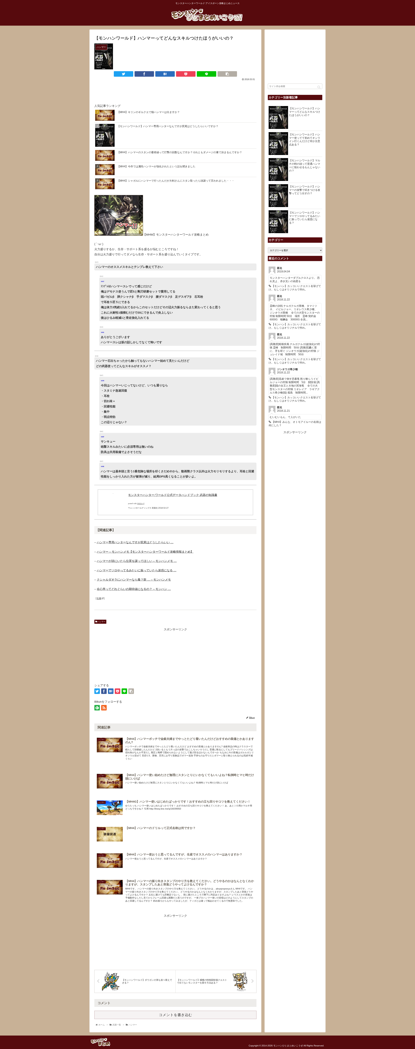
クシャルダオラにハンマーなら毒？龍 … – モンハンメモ (134, 579)
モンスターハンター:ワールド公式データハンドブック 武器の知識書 (172, 495)
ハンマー (101, 621)
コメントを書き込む (175, 1015)
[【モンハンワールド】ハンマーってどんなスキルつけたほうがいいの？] (165, 74)
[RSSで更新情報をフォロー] (104, 707)
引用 (99, 598)
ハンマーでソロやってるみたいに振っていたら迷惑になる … (136, 570)
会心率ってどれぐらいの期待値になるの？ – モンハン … (134, 589)
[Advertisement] (175, 90)
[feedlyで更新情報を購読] (97, 707)
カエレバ (140, 503)
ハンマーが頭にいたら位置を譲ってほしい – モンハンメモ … (137, 561)
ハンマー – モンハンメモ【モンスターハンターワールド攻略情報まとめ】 (145, 551)
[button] (319, 87)
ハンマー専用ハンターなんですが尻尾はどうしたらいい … (135, 542)
